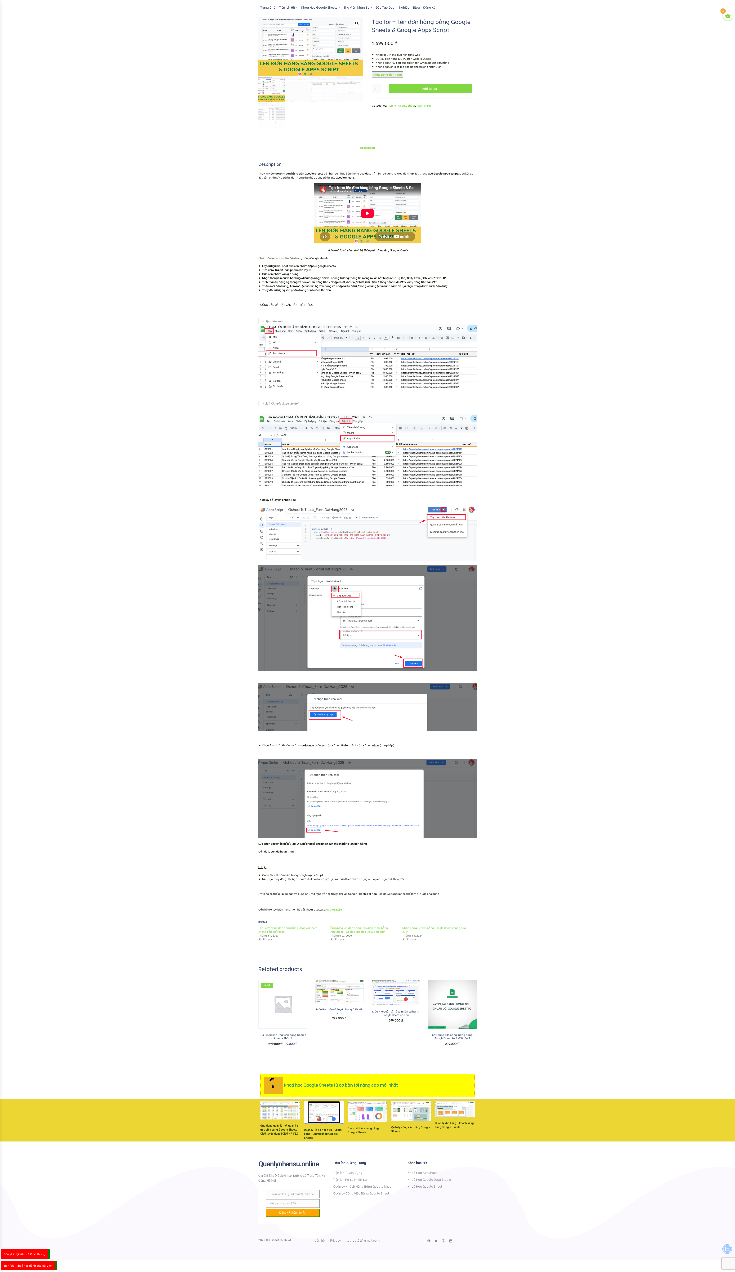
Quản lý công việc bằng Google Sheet (361, 1193)
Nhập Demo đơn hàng (387, 74)
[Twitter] (436, 1241)
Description (367, 147)
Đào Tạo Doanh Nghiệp (392, 7)
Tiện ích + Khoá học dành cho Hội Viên (28, 1265)
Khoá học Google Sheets (319, 7)
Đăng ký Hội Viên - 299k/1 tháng (24, 1254)
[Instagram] (443, 1241)
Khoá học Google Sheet (425, 1186)
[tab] (367, 147)
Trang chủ (267, 7)
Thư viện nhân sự (356, 7)
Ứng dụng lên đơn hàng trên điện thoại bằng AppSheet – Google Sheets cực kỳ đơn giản (359, 929)
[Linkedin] (450, 1241)
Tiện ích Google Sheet (401, 105)
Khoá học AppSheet (422, 1172)
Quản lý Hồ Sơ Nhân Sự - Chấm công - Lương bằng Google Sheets (323, 1133)
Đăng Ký (429, 7)
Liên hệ (319, 1240)
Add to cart (430, 88)
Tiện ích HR (287, 7)
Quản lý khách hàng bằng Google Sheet (362, 1186)
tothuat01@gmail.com (363, 1240)
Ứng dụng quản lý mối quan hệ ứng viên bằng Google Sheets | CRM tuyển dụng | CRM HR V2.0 (279, 1129)
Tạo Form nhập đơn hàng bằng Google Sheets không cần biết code (287, 929)
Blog (416, 7)
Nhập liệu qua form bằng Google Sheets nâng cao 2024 (434, 929)
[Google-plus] (428, 1241)
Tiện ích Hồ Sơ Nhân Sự (350, 1179)
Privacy (335, 1240)
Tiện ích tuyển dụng (347, 1172)
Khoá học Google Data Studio (429, 1179)
